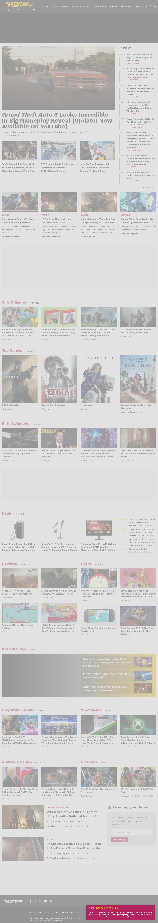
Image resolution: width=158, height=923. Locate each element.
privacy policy (122, 915)
